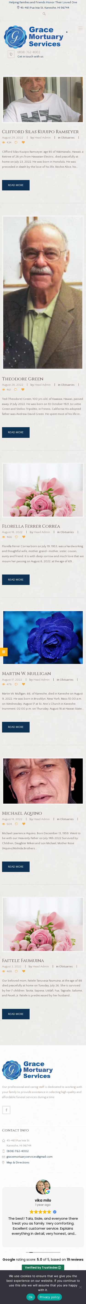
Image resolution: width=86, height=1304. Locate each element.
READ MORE (16, 185)
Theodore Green (22, 379)
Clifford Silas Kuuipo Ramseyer (40, 132)
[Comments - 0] (16, 142)
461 (9, 389)
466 (9, 537)
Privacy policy (50, 1297)
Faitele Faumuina (23, 961)
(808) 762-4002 (28, 52)
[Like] (24, 142)
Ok (31, 1297)
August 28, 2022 (12, 384)
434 (9, 142)
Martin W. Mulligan (26, 674)
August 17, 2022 (12, 679)
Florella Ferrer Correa (31, 526)
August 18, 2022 (12, 532)
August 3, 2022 (11, 966)
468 (9, 971)
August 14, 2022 (12, 819)
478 (9, 684)
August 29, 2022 (12, 137)
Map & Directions (18, 1162)
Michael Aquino (22, 813)
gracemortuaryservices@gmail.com (30, 1156)
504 (9, 824)
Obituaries (68, 137)
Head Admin (43, 137)
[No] (80, 1287)
